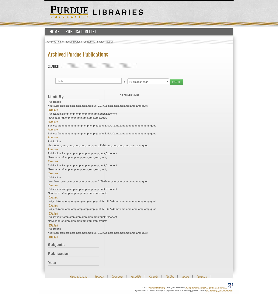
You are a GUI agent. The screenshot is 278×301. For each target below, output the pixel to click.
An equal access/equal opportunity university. (206, 287)
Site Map (170, 276)
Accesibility (136, 276)
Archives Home (55, 41)
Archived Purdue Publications (80, 41)
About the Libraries (78, 276)
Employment (117, 276)
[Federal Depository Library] (230, 285)
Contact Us (202, 276)
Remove (53, 109)
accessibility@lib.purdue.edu (219, 290)
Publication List (81, 31)
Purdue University (157, 287)
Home (54, 31)
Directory (99, 276)
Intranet (185, 276)
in (124, 81)
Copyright (153, 276)
